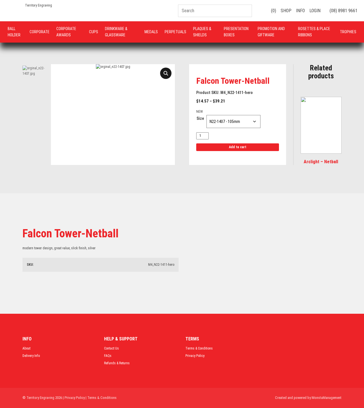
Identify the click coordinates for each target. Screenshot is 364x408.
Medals (151, 32)
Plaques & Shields (202, 31)
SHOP (286, 10)
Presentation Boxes (236, 31)
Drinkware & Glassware (116, 31)
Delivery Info (31, 356)
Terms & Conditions (199, 348)
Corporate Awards (66, 31)
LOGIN (314, 10)
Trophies (348, 32)
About (26, 348)
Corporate (39, 32)
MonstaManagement (327, 398)
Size (200, 118)
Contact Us (111, 348)
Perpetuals (175, 32)
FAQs (107, 356)
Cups (93, 32)
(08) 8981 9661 (342, 10)
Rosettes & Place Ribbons (314, 31)
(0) (273, 10)
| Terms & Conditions (101, 398)
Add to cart (237, 147)
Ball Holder (14, 31)
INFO (300, 10)
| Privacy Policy (74, 398)
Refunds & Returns (117, 363)
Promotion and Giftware (271, 31)
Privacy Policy (194, 356)
